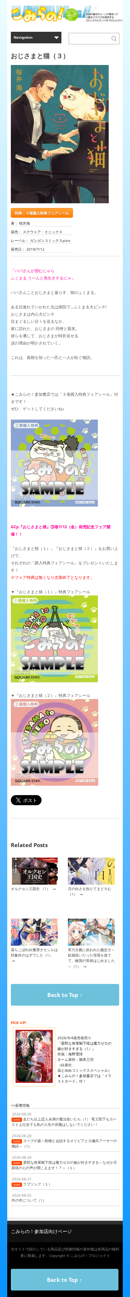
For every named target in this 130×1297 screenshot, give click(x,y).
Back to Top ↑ (65, 994)
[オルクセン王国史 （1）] (34, 883)
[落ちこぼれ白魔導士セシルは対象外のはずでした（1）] (34, 944)
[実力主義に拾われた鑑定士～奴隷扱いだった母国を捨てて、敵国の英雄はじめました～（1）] (91, 944)
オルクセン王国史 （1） (30, 888)
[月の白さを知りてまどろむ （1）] (91, 883)
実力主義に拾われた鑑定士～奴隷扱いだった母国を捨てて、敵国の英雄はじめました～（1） (91, 958)
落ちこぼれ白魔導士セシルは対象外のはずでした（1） (34, 952)
